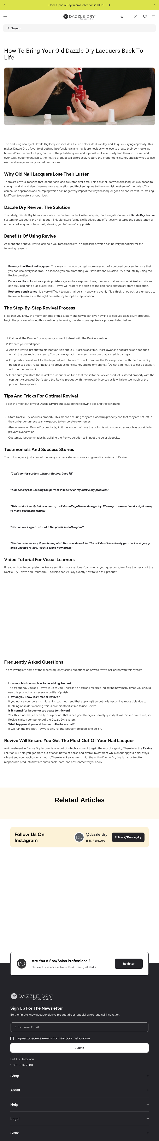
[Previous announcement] (4, 5)
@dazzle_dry (96, 834)
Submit (79, 1048)
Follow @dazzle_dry (128, 837)
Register (128, 963)
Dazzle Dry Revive (143, 215)
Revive (147, 748)
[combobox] (79, 28)
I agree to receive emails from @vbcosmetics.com (53, 1038)
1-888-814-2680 (21, 1065)
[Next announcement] (154, 5)
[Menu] (5, 16)
